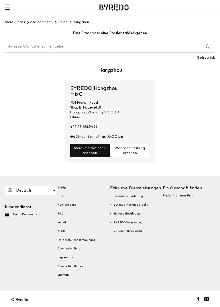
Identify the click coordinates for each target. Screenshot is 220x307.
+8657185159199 (83, 127)
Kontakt (63, 222)
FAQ (60, 213)
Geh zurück (206, 58)
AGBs (61, 231)
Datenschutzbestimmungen (77, 240)
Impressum (65, 257)
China (63, 22)
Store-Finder (15, 22)
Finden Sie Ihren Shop (178, 195)
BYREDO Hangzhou (93, 91)
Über (61, 196)
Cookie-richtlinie (69, 248)
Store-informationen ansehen (90, 150)
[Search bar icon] (208, 46)
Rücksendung (67, 204)
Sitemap (63, 275)
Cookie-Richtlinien (70, 266)
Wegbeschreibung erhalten (130, 150)
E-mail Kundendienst (27, 214)
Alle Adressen (41, 22)
